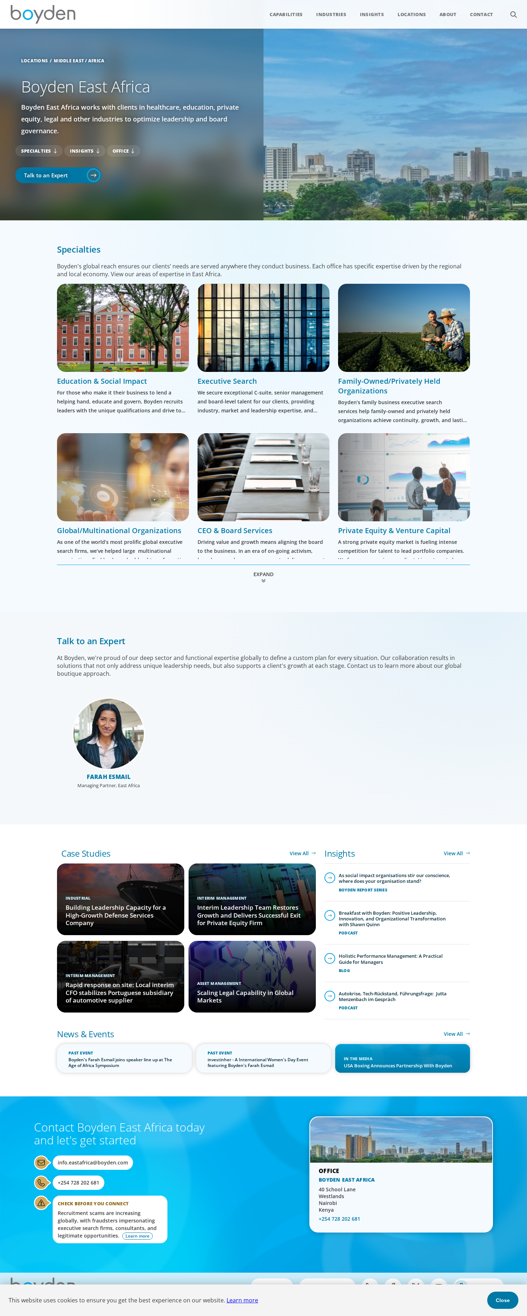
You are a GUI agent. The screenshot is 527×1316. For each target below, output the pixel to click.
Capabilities (286, 14)
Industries (331, 14)
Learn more (242, 1300)
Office (121, 151)
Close (503, 1300)
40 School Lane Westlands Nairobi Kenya (337, 1199)
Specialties (36, 151)
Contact (481, 14)
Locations (412, 14)
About (448, 14)
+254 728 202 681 (78, 1182)
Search (513, 14)
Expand (263, 574)
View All (299, 853)
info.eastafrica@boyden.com (93, 1162)
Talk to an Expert (46, 175)
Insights (372, 14)
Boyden (43, 14)
